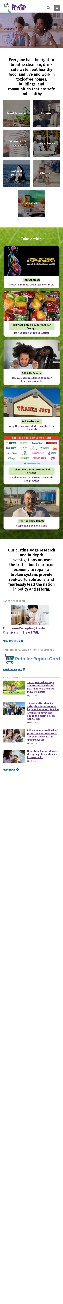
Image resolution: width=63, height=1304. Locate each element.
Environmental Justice (17, 143)
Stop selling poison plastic (31, 525)
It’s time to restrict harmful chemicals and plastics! (31, 479)
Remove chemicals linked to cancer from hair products (31, 379)
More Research (11, 641)
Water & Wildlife (17, 173)
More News (9, 769)
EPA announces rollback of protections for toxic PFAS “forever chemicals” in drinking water (42, 735)
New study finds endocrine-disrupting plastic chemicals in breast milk (43, 754)
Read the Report (12, 669)
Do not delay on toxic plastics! (31, 332)
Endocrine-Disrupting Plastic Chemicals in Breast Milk (24, 630)
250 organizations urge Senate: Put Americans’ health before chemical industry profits (40, 687)
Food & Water (17, 113)
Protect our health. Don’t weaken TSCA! (31, 284)
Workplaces (46, 143)
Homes (46, 113)
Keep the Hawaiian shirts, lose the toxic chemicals (31, 428)
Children (46, 173)
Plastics (31, 203)
